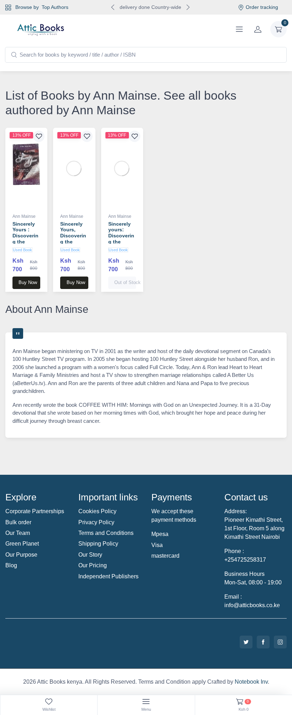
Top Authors (55, 7)
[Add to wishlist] (39, 136)
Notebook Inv (251, 682)
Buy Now (28, 282)
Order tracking (262, 7)
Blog (11, 565)
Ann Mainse (24, 216)
